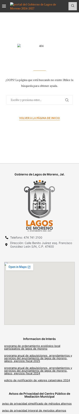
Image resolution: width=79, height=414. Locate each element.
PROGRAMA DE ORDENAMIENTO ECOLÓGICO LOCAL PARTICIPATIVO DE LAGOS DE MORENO (32, 347)
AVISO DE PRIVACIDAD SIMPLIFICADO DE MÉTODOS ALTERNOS (37, 403)
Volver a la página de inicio (39, 118)
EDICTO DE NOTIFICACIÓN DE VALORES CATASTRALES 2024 (37, 380)
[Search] (72, 6)
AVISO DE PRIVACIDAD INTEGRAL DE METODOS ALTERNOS (34, 410)
